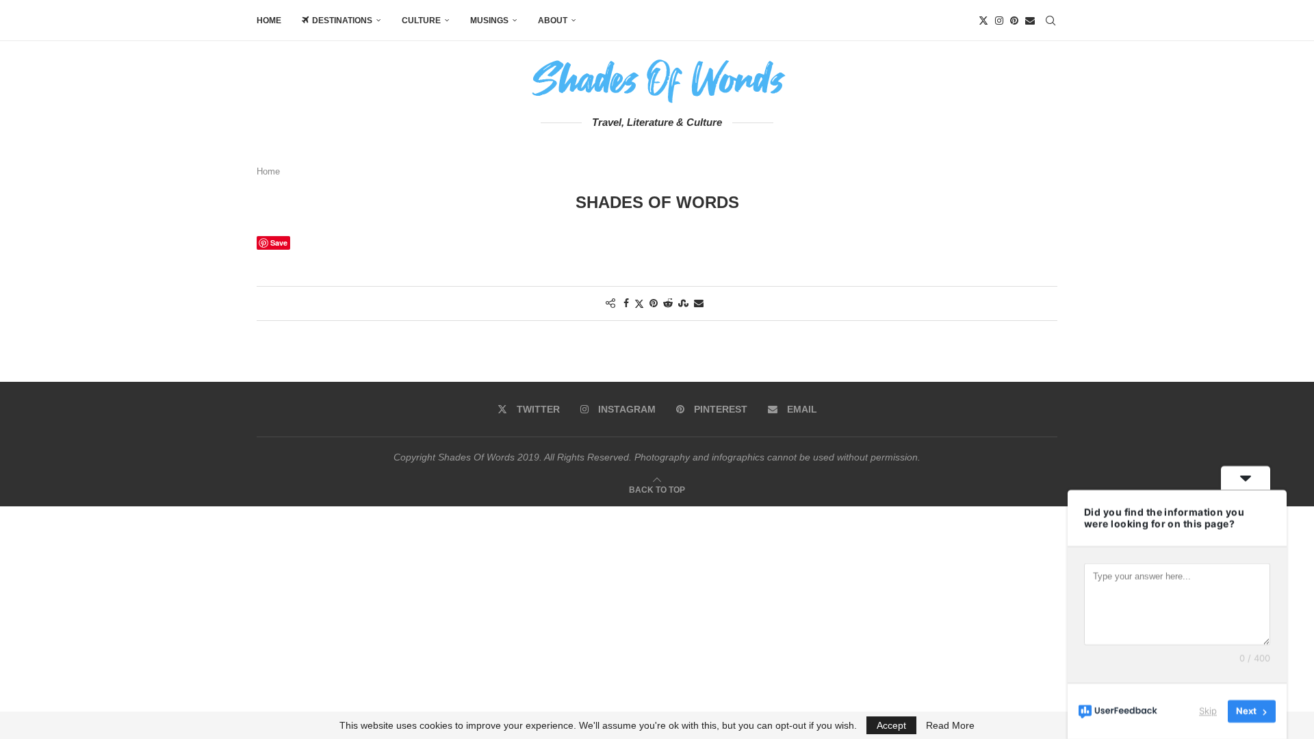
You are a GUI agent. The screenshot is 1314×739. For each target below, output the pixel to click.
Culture (421, 20)
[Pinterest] (1014, 20)
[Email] (1030, 20)
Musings (489, 20)
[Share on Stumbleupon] (683, 303)
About (552, 20)
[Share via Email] (699, 303)
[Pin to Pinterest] (653, 303)
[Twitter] (983, 20)
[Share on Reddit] (668, 303)
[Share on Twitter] (639, 303)
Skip (1208, 710)
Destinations (342, 20)
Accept (891, 725)
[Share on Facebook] (626, 303)
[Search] (1050, 20)
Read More (950, 725)
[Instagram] (999, 20)
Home (269, 20)
